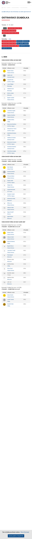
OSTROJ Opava (10, 81)
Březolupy (9, 86)
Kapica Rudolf (10, 212)
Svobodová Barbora (11, 146)
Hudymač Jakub (11, 194)
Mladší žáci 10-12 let (24, 45)
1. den (9, 39)
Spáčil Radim (10, 216)
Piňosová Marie (10, 176)
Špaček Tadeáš (10, 97)
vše (4, 35)
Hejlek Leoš (9, 75)
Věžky (8, 121)
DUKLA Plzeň (10, 169)
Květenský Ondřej (11, 198)
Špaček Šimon (10, 246)
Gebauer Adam (10, 237)
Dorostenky (26, 41)
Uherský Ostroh (10, 77)
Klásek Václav (10, 70)
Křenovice (9, 95)
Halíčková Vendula (11, 137)
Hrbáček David (10, 88)
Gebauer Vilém (10, 207)
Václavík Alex (10, 79)
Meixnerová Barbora (11, 124)
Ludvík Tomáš (10, 299)
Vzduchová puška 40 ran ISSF (9, 30)
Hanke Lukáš (10, 180)
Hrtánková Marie (11, 171)
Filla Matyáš (10, 255)
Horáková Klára (10, 119)
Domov (4, 7)
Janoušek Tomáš (11, 250)
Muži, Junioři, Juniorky (22, 43)
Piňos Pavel (9, 268)
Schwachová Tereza (11, 128)
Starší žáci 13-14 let (6, 48)
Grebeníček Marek (11, 189)
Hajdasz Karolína (11, 115)
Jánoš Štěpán (10, 84)
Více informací (25, 532)
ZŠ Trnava (9, 191)
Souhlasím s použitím (16, 536)
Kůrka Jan (9, 203)
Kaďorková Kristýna (11, 133)
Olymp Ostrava (10, 72)
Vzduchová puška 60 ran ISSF (15, 28)
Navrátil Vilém (10, 304)
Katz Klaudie (10, 167)
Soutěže (8, 7)
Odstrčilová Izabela (11, 151)
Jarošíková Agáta (11, 110)
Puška (5, 28)
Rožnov (9, 214)
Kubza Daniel (10, 295)
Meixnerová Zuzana (11, 142)
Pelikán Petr (9, 185)
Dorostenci (19, 41)
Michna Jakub (10, 93)
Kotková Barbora (11, 241)
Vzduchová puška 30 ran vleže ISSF (10, 33)
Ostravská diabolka (15, 7)
